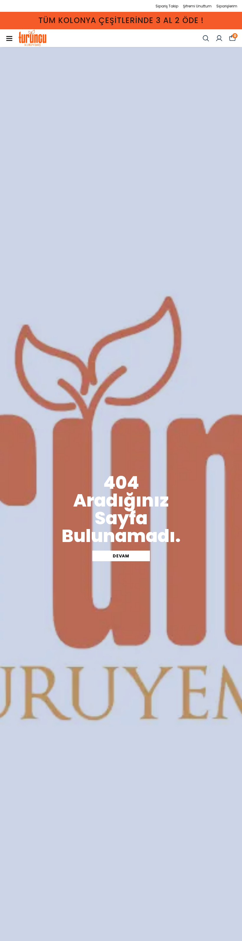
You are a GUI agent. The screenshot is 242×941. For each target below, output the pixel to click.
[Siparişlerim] (219, 38)
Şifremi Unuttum (197, 6)
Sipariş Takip (167, 6)
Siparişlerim (226, 6)
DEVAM (121, 556)
